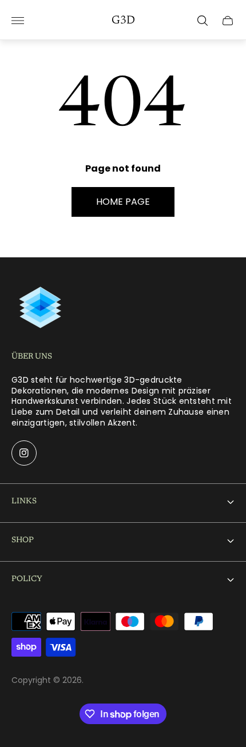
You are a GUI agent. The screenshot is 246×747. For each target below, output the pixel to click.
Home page (123, 201)
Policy (26, 579)
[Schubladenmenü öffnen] (17, 20)
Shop (22, 541)
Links (24, 502)
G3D (123, 20)
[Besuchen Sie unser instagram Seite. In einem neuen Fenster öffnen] (24, 453)
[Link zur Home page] (40, 307)
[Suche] (202, 20)
